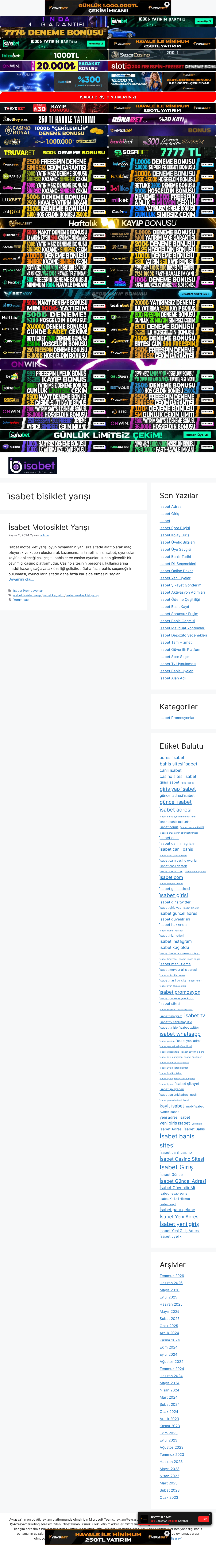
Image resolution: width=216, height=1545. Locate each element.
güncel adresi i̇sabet (177, 795)
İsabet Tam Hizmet (176, 642)
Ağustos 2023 (172, 1447)
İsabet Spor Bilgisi (175, 528)
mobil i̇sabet (195, 1106)
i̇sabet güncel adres (178, 913)
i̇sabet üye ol (166, 1084)
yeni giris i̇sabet (175, 1123)
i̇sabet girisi (174, 895)
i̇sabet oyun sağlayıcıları (173, 986)
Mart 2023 (169, 1483)
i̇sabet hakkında (173, 924)
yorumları (197, 1123)
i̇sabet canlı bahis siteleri (173, 855)
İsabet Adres (171, 1129)
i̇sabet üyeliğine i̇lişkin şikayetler (177, 1078)
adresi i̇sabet (172, 757)
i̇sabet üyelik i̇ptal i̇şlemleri (174, 1067)
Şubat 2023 (170, 1490)
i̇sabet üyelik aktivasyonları (174, 1062)
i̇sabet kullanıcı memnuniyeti (180, 953)
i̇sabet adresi (176, 809)
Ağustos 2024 (172, 1361)
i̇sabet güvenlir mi (175, 919)
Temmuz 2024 (172, 1369)
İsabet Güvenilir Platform (180, 649)
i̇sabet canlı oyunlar (195, 871)
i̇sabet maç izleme (175, 964)
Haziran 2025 (171, 1304)
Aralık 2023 (169, 1419)
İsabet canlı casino (176, 1152)
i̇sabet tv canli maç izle (176, 1022)
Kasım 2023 (170, 1426)
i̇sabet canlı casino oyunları (179, 860)
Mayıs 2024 (170, 1383)
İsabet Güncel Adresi (183, 1181)
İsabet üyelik (170, 1236)
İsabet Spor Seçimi (175, 657)
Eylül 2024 (168, 1354)
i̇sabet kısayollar (168, 959)
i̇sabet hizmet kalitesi (171, 930)
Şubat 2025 (170, 1319)
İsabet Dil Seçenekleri (178, 564)
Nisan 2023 (169, 1476)
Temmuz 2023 (172, 1454)
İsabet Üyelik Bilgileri (177, 542)
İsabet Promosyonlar (28, 590)
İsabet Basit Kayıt (174, 607)
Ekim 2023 (169, 1433)
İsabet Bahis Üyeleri (176, 671)
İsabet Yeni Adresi (180, 1216)
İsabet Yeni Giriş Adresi (180, 1230)
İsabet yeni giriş (179, 1224)
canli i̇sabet (171, 770)
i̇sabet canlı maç (171, 871)
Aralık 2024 (169, 1333)
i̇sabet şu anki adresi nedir (178, 1095)
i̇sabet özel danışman (171, 1057)
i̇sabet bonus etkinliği (192, 827)
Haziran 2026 (171, 1283)
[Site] (54, 164)
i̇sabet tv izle (169, 1027)
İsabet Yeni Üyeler (175, 578)
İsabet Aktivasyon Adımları (182, 592)
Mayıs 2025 (169, 1311)
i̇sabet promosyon (180, 992)
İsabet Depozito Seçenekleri (183, 635)
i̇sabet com (171, 877)
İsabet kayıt (168, 1204)
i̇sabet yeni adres (189, 1041)
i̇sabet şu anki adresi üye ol (174, 1100)
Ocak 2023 (169, 1497)
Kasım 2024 (170, 1340)
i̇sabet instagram (176, 941)
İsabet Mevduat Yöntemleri (182, 628)
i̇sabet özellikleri (193, 1057)
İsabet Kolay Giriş (174, 535)
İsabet (165, 521)
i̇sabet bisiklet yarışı (27, 595)
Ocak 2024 (169, 1412)
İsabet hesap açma (173, 1193)
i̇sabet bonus (169, 827)
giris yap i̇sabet (178, 789)
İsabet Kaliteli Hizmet (175, 1199)
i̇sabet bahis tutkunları (175, 822)
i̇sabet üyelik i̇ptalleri (171, 1073)
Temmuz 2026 (172, 1276)
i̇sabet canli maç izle (177, 843)
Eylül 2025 (168, 1297)
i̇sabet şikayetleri (172, 1089)
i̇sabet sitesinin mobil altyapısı (176, 1009)
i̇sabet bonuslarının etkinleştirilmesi (179, 833)
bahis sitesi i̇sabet (178, 764)
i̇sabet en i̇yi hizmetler (171, 883)
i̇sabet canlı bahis (176, 849)
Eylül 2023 (168, 1440)
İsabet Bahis (194, 1129)
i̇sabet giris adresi (175, 888)
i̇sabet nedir (195, 980)
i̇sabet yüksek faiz (169, 1051)
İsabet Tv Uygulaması (178, 664)
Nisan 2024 (169, 1390)
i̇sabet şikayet (187, 1083)
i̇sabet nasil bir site (173, 980)
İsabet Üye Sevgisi (175, 549)
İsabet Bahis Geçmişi (177, 621)
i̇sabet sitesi (170, 1003)
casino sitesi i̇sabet (178, 776)
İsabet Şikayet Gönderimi (181, 585)
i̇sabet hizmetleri (172, 936)
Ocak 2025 (169, 1326)
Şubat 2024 (170, 1404)
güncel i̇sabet (176, 802)
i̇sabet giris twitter (175, 902)
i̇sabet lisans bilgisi (190, 959)
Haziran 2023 (171, 1462)
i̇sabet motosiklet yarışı (82, 595)
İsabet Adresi (171, 506)
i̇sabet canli (169, 837)
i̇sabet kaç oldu (53, 595)
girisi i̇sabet (169, 782)
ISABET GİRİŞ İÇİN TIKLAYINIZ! (108, 97)
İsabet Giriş (169, 514)
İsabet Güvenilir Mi (177, 1187)
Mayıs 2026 (170, 1290)
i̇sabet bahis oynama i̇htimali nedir (178, 816)
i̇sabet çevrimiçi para (192, 1051)
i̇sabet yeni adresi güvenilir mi (176, 1046)
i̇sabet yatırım (167, 1041)
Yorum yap (21, 599)
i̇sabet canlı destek (173, 866)
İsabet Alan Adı (173, 678)
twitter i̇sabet (169, 1112)
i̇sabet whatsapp (180, 1034)
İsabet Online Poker (176, 571)
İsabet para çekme (177, 1209)
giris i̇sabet (187, 782)
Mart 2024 (169, 1397)
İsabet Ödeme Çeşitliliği (180, 599)
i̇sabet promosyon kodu (177, 998)
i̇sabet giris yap (170, 908)
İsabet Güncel (172, 1174)
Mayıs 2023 (170, 1469)
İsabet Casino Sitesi (182, 1159)
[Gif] (108, 223)
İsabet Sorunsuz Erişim (179, 614)
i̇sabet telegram (171, 1016)
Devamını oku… (21, 579)
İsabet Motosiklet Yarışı (48, 527)
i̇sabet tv (194, 1015)
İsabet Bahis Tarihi (175, 556)
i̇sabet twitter (189, 1027)
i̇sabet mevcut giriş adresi (178, 970)
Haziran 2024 (171, 1376)
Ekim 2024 (169, 1347)
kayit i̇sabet (172, 1106)
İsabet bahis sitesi (177, 1141)
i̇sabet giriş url (191, 908)
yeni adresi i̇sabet (175, 1117)
